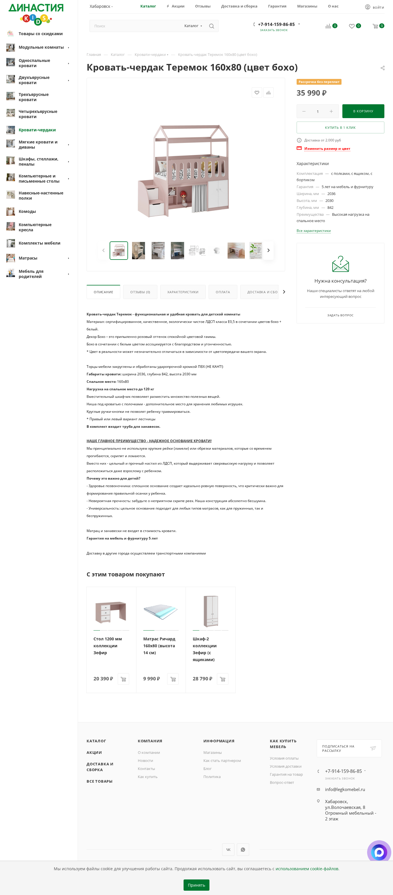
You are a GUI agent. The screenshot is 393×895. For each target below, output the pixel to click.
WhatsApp (243, 849)
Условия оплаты (284, 758)
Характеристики (183, 292)
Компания (150, 740)
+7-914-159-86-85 (276, 24)
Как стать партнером (222, 760)
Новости (145, 760)
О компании (149, 752)
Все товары (100, 781)
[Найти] (212, 26)
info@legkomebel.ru (345, 789)
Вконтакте (228, 849)
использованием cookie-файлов (307, 868)
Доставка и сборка (266, 292)
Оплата (223, 292)
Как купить (148, 776)
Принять (196, 885)
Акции (94, 752)
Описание (103, 292)
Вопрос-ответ (282, 782)
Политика (212, 776)
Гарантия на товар (286, 774)
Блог (207, 768)
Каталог (96, 740)
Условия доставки (286, 766)
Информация (219, 740)
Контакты (146, 768)
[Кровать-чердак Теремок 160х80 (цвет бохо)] (186, 169)
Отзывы (140, 292)
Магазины (212, 752)
